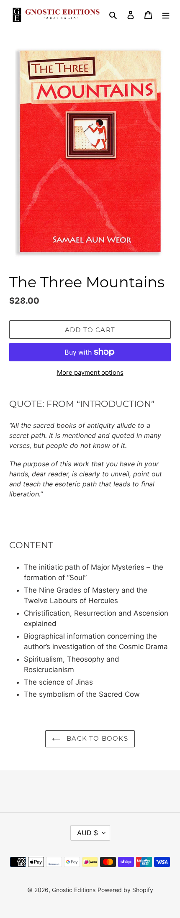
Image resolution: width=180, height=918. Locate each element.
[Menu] (166, 15)
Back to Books (96, 738)
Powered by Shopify (125, 889)
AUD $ (87, 833)
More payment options (90, 372)
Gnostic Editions (73, 889)
